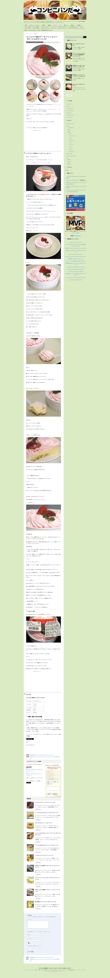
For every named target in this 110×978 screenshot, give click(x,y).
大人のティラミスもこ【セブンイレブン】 (75, 269)
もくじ (81, 27)
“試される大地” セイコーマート (53, 779)
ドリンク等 (27, 27)
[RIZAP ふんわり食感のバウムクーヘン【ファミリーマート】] (30, 895)
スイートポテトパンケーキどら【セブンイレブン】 (75, 277)
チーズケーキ (71, 140)
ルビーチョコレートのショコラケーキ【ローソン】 (75, 256)
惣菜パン (73, 25)
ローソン (53, 27)
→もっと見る (69, 95)
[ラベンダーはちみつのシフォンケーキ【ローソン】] (30, 850)
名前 (29, 934)
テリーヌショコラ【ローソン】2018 (75, 271)
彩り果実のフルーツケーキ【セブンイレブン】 (45, 901)
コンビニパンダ (57, 795)
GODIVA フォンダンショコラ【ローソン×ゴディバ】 (75, 248)
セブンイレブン (45, 27)
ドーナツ (70, 142)
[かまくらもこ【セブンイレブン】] (69, 89)
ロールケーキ (71, 151)
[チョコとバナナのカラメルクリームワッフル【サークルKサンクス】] (30, 838)
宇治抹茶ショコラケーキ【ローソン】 (75, 258)
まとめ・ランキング (70, 123)
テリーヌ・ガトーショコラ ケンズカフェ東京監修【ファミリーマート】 (79, 55)
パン (60, 25)
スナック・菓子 (69, 153)
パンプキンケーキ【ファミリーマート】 (44, 855)
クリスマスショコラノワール (48, 211)
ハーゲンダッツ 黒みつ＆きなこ (72, 176)
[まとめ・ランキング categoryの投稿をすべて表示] (75, 229)
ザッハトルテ (53, 109)
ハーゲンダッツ (69, 117)
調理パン (80, 25)
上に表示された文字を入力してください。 (35, 945)
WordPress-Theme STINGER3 (55, 972)
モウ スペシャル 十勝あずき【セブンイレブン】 (75, 260)
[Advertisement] (37, 140)
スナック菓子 (36, 27)
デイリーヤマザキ (51, 777)
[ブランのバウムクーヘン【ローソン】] (30, 828)
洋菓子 (43, 25)
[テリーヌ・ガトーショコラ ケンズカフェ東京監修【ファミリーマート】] (69, 58)
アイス (55, 25)
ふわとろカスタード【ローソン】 (75, 279)
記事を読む (38, 809)
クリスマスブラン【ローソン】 (75, 242)
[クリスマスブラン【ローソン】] (69, 49)
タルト (70, 137)
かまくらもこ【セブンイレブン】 (75, 254)
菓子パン (66, 25)
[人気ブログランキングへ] (29, 767)
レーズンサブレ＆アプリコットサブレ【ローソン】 (47, 812)
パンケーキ (71, 144)
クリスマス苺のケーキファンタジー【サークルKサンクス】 (55, 968)
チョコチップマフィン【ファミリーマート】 (45, 802)
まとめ (31, 25)
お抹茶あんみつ (41, 114)
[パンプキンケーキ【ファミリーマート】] (30, 861)
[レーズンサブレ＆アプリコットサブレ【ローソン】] (30, 818)
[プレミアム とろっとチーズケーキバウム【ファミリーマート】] (30, 883)
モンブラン (71, 149)
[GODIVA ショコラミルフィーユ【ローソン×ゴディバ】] (69, 80)
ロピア (54, 42)
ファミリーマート (62, 27)
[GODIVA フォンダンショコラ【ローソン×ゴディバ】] (69, 70)
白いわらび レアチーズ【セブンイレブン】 (75, 266)
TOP (26, 25)
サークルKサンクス (73, 27)
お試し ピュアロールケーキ (38, 217)
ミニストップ (50, 776)
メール (29, 938)
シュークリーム (81, 87)
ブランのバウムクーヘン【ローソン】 (43, 822)
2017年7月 (78, 235)
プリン (70, 146)
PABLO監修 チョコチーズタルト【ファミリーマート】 (41, 754)
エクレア (70, 133)
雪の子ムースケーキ (43, 109)
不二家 (74, 79)
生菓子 (57, 42)
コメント (30, 919)
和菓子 (49, 25)
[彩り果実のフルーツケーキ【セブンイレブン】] (30, 907)
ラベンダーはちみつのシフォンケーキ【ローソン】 (47, 845)
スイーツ (37, 25)
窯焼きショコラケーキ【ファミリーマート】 (75, 182)
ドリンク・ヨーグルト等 (71, 155)
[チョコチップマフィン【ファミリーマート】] (30, 808)
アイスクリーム (71, 127)
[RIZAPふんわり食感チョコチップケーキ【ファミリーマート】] (30, 871)
